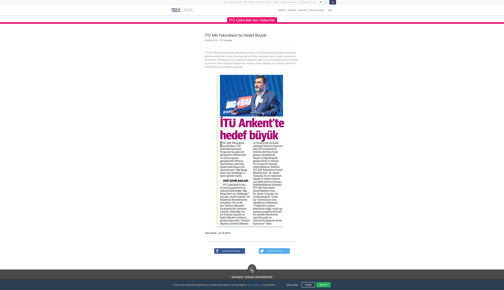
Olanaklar (292, 10)
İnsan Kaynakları (249, 2)
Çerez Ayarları (292, 285)
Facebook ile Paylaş (231, 251)
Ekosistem (302, 10)
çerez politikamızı (254, 285)
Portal (276, 2)
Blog (330, 10)
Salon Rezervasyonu (288, 2)
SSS (314, 2)
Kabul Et (323, 285)
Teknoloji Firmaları (316, 10)
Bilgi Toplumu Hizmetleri (233, 2)
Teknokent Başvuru (264, 2)
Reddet (308, 285)
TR (321, 2)
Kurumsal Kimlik (304, 2)
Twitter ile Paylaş (275, 251)
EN (326, 2)
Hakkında (281, 10)
